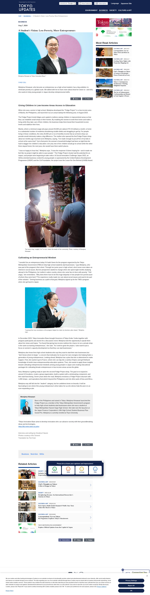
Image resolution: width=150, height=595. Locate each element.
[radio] (54, 470)
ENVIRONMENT (91, 10)
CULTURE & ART (125, 10)
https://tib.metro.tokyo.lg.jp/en (28, 426)
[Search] (74, 3)
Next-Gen (34, 454)
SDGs (41, 454)
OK (131, 590)
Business (25, 454)
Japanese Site (126, 3)
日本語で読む (22, 82)
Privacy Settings (131, 580)
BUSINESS (103, 10)
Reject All (131, 585)
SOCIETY (113, 10)
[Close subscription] (123, 569)
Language (115, 3)
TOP (19, 16)
